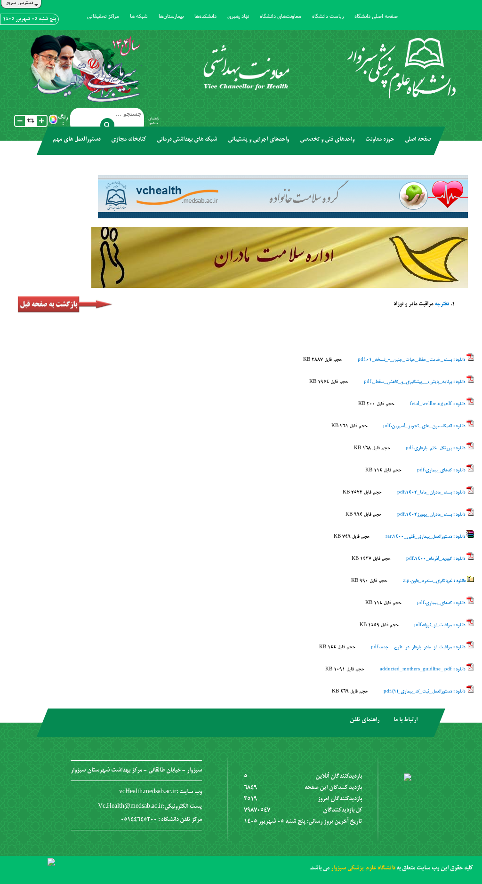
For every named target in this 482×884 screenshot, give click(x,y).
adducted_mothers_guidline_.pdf (423, 669)
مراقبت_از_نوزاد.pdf (440, 625)
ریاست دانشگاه (328, 16)
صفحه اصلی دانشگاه (376, 16)
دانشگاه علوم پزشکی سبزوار (363, 868)
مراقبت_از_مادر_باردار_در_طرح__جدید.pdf (418, 647)
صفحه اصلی (418, 139)
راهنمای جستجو (153, 121)
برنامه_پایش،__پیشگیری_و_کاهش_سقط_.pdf (415, 382)
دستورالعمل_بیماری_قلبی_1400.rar (426, 536)
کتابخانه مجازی (128, 139)
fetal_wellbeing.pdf (438, 404)
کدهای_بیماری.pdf (441, 470)
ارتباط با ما (406, 720)
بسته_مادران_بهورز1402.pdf (431, 514)
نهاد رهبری (238, 16)
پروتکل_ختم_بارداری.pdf (436, 448)
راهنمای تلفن (364, 720)
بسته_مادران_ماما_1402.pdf (431, 492)
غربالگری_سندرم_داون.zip (435, 581)
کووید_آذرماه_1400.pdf (436, 559)
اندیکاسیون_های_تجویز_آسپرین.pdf (424, 426)
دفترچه (441, 304)
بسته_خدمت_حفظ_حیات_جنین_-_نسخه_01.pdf (412, 360)
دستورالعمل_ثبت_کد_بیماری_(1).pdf (425, 691)
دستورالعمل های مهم (76, 139)
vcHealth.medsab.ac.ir (148, 792)
